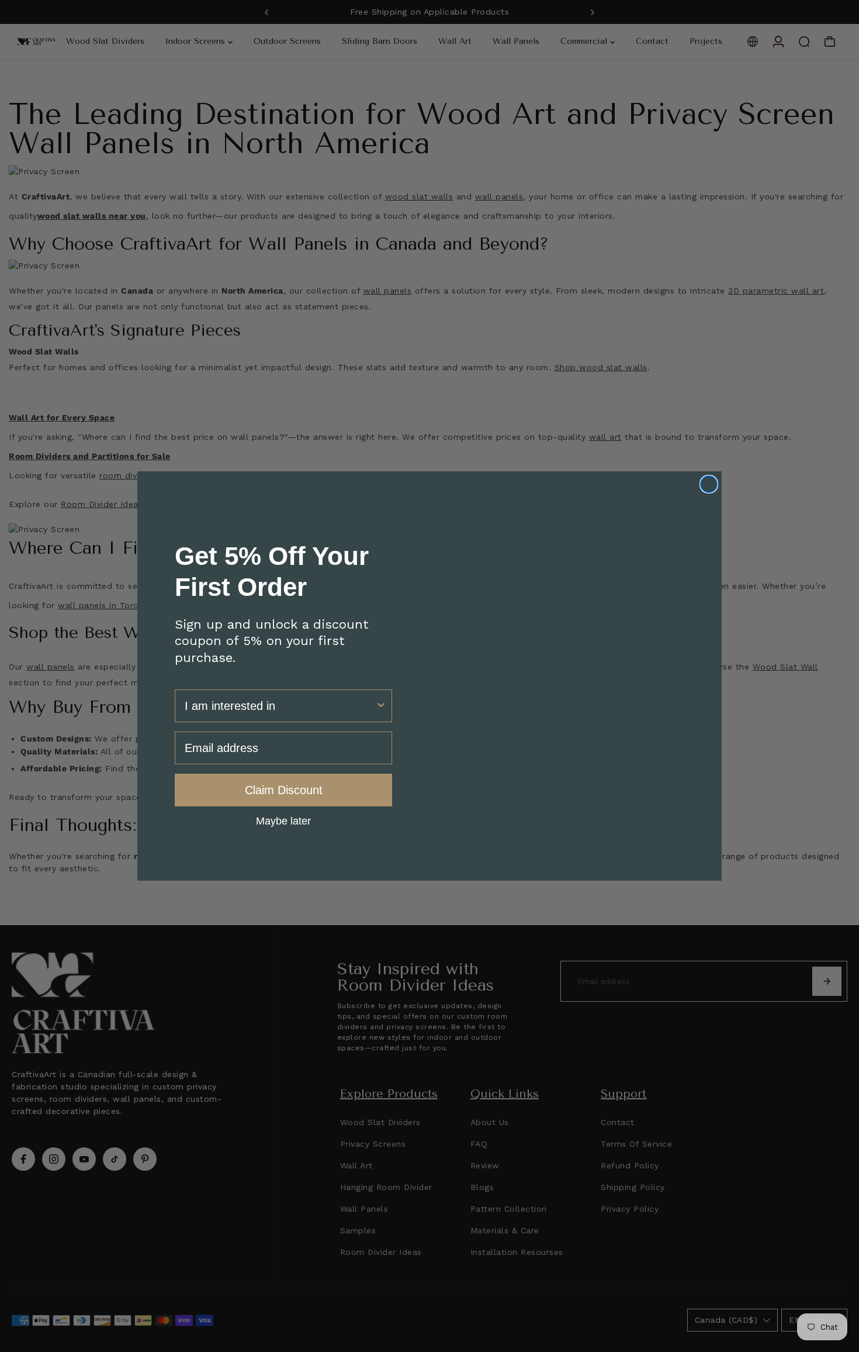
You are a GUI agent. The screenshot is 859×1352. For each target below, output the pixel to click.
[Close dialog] (709, 484)
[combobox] (280, 706)
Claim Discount (284, 790)
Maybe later (283, 820)
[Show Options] (381, 706)
